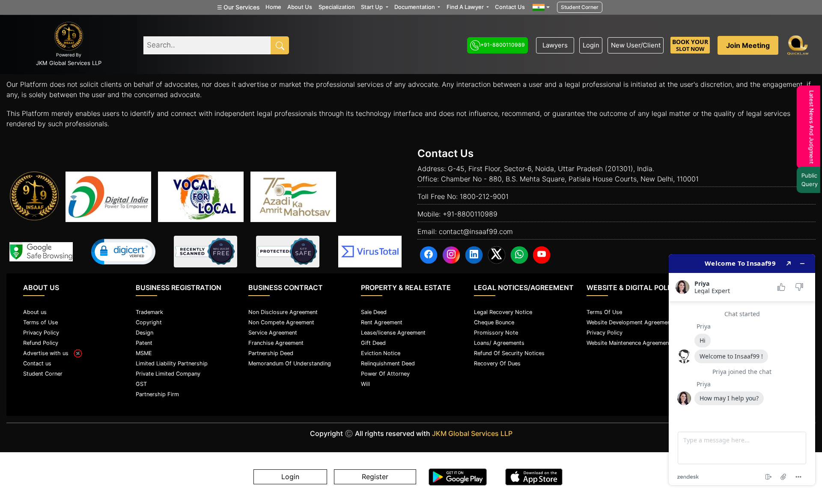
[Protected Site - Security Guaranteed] (370, 251)
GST (141, 384)
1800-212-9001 (484, 196)
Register (375, 477)
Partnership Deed (270, 353)
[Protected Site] (287, 251)
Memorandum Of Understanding (289, 363)
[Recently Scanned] (205, 251)
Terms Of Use (604, 312)
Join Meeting (748, 45)
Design (144, 332)
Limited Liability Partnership (172, 363)
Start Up (372, 6)
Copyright (149, 322)
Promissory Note (496, 332)
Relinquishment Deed (388, 363)
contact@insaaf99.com (476, 231)
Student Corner (580, 7)
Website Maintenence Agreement (629, 343)
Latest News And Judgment (809, 127)
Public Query (807, 179)
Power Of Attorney (385, 373)
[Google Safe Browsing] (41, 251)
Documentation (415, 6)
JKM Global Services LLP (472, 433)
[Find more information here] (742, 369)
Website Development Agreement (630, 322)
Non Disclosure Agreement (283, 312)
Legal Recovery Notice (503, 312)
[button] (123, 252)
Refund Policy (40, 343)
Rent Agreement (381, 322)
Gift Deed (373, 343)
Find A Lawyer (466, 6)
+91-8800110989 (502, 44)
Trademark (149, 312)
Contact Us (510, 6)
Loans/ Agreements (499, 343)
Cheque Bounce (494, 322)
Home (273, 6)
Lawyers (555, 45)
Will (365, 384)
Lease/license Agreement (393, 332)
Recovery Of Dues (497, 363)
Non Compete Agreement (281, 322)
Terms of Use (40, 322)
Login (591, 45)
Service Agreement (272, 332)
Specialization (337, 6)
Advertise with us (48, 353)
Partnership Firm (157, 394)
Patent (144, 343)
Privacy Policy (41, 332)
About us (35, 312)
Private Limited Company (168, 373)
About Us (299, 6)
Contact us (37, 363)
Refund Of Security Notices (509, 353)
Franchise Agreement (276, 343)
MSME (144, 353)
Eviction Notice (380, 353)
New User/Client (636, 45)
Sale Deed (374, 312)
